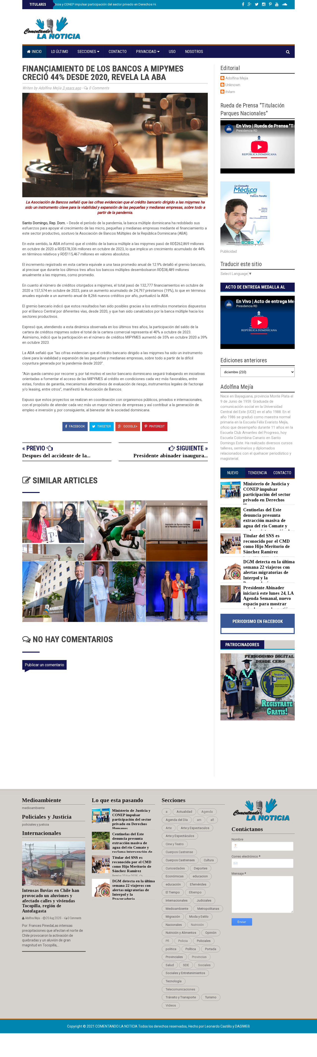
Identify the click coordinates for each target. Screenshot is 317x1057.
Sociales (204, 965)
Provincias (199, 957)
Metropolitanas (208, 908)
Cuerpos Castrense (179, 852)
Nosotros (194, 51)
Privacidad (146, 51)
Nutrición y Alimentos (181, 932)
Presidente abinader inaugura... (170, 455)
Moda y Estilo (199, 916)
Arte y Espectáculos (180, 836)
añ (212, 820)
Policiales (204, 941)
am (199, 820)
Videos (171, 1005)
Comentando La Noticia (116, 1026)
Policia (183, 941)
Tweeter (104, 426)
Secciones (87, 51)
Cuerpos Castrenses (180, 860)
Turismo (210, 997)
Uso (172, 51)
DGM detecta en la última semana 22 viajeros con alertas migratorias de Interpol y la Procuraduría (269, 572)
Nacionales (174, 925)
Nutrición (197, 925)
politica (171, 949)
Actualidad (184, 811)
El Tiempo (173, 892)
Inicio (36, 51)
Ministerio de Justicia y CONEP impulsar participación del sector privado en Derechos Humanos (97, 4)
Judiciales (204, 900)
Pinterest (156, 426)
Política (190, 949)
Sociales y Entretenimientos (185, 973)
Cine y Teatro (175, 844)
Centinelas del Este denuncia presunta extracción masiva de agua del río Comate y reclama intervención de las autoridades (256, 523)
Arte (169, 828)
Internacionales (176, 900)
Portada (210, 949)
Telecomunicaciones (180, 989)
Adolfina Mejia (236, 78)
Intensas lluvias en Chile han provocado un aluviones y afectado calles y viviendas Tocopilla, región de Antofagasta (50, 900)
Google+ (130, 426)
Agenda (207, 811)
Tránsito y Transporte (181, 997)
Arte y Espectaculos (195, 828)
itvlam (230, 92)
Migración (173, 916)
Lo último (59, 51)
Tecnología (174, 981)
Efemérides (198, 884)
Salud (170, 965)
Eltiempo (195, 892)
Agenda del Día (177, 820)
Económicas (175, 876)
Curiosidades (175, 868)
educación (173, 884)
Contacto (118, 51)
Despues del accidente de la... (56, 455)
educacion (200, 876)
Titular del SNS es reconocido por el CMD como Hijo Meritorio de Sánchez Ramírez (266, 543)
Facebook (76, 426)
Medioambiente (177, 908)
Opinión (210, 932)
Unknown (232, 85)
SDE (186, 965)
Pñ (167, 941)
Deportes (200, 868)
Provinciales (174, 957)
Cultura (209, 860)
